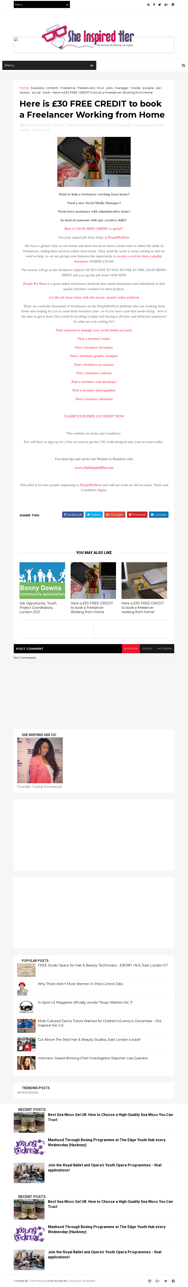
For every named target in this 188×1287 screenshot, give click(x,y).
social (36, 92)
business (37, 88)
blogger (131, 648)
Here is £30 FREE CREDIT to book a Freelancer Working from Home (92, 607)
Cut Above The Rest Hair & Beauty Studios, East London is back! (89, 1040)
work (46, 92)
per (158, 88)
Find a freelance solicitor (94, 373)
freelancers (86, 88)
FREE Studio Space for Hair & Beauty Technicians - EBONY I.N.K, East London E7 (103, 965)
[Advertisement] (94, 835)
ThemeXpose (37, 1280)
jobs (109, 88)
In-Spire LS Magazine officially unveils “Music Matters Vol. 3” (85, 1002)
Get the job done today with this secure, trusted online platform (94, 297)
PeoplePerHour (119, 237)
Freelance (68, 88)
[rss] (148, 4)
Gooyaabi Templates (81, 1280)
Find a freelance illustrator (94, 399)
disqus (147, 648)
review (24, 92)
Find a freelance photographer (94, 390)
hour (100, 88)
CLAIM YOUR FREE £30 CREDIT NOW (94, 416)
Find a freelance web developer (94, 382)
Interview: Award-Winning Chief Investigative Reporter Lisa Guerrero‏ (93, 1058)
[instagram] (173, 4)
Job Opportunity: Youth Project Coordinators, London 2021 (38, 607)
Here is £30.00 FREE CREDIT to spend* (94, 228)
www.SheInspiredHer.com (94, 468)
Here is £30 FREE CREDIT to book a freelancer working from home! (143, 607)
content (52, 88)
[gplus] (166, 4)
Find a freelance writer (94, 338)
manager (122, 88)
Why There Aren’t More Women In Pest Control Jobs (80, 984)
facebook (164, 648)
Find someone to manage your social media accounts (94, 330)
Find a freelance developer (94, 347)
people (148, 88)
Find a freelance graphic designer (94, 356)
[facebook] (154, 4)
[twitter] (159, 4)
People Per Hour (35, 283)
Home (24, 88)
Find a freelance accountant (94, 364)
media (136, 88)
